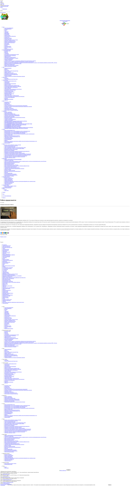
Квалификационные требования (10, 55)
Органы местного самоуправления (8, 287)
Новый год (4, 284)
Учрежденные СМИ (7, 94)
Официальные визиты (6, 288)
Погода (3, 258)
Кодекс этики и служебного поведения (11, 110)
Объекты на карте (7, 84)
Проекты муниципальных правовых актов (11, 85)
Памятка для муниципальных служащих (11, 65)
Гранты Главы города (6, 253)
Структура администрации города (10, 80)
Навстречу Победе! (5, 259)
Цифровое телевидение (6, 300)
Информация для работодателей (10, 57)
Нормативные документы (8, 108)
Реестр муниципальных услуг (9, 130)
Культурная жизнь (5, 250)
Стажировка (6, 53)
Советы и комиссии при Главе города (11, 79)
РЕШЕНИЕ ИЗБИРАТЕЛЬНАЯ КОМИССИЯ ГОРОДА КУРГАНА (16, 128)
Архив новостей (5, 303)
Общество (4, 286)
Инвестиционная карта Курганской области (12, 162)
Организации (6, 34)
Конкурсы (6, 52)
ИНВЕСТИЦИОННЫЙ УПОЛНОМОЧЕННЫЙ (12, 159)
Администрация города (6, 245)
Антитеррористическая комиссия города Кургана (13, 89)
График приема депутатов (8, 72)
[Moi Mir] (4, 233)
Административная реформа (9, 91)
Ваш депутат (6, 351)
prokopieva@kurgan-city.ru (7, 479)
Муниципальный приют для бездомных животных (11, 282)
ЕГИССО (6, 100)
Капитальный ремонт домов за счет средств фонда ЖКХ (14, 148)
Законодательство (7, 56)
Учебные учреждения (8, 59)
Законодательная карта (8, 183)
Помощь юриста (5, 292)
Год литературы (5, 269)
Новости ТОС (4, 283)
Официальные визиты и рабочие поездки (11, 95)
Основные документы (8, 118)
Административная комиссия (7, 260)
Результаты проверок (8, 92)
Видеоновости (6, 44)
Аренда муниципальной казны (9, 146)
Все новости (4, 244)
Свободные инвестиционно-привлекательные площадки (14, 168)
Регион (3, 298)
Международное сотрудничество (8, 278)
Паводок (3, 289)
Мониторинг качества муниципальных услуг (12, 136)
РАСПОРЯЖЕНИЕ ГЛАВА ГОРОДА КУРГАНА (12, 125)
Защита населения (7, 88)
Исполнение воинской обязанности (8, 274)
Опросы (5, 327)
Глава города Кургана (6, 246)
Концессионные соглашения (9, 150)
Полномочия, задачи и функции (10, 372)
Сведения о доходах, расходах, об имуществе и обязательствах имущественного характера (20, 60)
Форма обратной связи (8, 173)
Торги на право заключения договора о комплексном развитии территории (17, 154)
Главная (3, 192)
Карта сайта (6, 190)
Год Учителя (4, 270)
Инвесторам (4, 158)
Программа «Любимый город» (9, 40)
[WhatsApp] (6, 233)
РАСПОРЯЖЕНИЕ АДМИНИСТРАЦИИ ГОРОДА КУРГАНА (15, 124)
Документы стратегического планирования (12, 115)
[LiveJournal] (5, 233)
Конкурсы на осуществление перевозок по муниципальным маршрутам (16, 151)
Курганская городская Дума (7, 247)
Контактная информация (8, 339)
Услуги (3, 129)
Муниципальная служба (6, 49)
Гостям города (6, 37)
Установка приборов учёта (7, 299)
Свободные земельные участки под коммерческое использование (15, 155)
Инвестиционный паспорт (9, 439)
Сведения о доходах (7, 107)
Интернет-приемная (7, 75)
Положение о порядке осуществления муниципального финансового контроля (18, 106)
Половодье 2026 (5, 291)
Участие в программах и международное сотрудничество (14, 96)
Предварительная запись (8, 138)
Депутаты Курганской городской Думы (11, 70)
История (5, 29)
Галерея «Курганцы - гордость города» (11, 39)
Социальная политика (6, 255)
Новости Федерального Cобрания (10, 66)
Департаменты (7, 82)
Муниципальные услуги (6, 280)
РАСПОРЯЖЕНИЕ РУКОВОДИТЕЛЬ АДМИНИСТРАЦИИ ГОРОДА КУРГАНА (18, 127)
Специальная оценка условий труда (10, 109)
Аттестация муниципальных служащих (11, 58)
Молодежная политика (6, 279)
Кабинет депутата (7, 71)
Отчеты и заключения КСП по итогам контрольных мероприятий (15, 105)
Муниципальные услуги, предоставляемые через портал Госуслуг (15, 406)
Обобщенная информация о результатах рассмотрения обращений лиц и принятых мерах (19, 181)
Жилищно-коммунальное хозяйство (8, 254)
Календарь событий (7, 47)
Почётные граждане (7, 317)
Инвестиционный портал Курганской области (12, 171)
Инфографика (6, 33)
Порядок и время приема (8, 178)
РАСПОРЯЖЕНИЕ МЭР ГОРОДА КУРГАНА (12, 126)
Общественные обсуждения (7, 285)
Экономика (6, 32)
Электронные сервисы (8, 137)
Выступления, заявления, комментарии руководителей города (13, 302)
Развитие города (7, 35)
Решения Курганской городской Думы (11, 74)
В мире (3, 263)
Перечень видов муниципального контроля (12, 135)
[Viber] (8, 233)
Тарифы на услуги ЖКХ (8, 120)
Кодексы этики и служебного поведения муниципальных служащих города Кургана (19, 61)
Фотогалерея (6, 43)
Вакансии (6, 51)
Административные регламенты (10, 119)
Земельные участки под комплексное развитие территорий (14, 156)
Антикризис (4, 257)
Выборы (3, 266)
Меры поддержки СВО (8, 134)
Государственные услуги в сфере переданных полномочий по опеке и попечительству (19, 133)
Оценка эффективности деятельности (11, 87)
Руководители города (8, 38)
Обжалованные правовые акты (9, 113)
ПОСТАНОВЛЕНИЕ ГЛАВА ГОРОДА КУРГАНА (13, 122)
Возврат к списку (3, 236)
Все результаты (3, 12)
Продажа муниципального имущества (11, 145)
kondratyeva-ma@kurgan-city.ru (8, 482)
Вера (3, 264)
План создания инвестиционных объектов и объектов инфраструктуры (16, 165)
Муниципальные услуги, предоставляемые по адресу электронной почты (17, 131)
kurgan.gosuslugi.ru (6, 483)
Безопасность (4, 261)
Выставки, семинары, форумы (9, 170)
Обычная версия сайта (4, 6)
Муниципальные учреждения (7, 281)
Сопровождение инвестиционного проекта (12, 167)
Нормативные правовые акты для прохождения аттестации (14, 117)
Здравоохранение (5, 272)
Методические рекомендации (9, 64)
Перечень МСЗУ (7, 417)
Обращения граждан (6, 176)
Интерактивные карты (8, 186)
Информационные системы (9, 93)
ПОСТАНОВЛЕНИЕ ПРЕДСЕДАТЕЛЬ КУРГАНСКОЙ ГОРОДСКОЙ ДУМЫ (18, 123)
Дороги (3, 248)
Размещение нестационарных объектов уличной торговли (14, 428)
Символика (6, 31)
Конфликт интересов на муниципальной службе (12, 63)
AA (1, 3)
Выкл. (8, 5)
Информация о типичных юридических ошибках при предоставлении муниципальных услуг (20, 141)
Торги (3, 143)
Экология (4, 301)
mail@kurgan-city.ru (6, 474)
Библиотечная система (6, 262)
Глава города (4, 77)
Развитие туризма (5, 297)
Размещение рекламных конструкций (10, 149)
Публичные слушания (6, 295)
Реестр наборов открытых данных (10, 185)
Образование (4, 251)
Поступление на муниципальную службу (11, 54)
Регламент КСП (7, 103)
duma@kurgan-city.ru (6, 476)
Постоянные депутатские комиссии (10, 73)
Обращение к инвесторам (8, 160)
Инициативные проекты (8, 328)
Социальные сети (7, 184)
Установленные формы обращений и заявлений (12, 86)
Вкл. (6, 5)
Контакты (6, 98)
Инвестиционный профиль (9, 175)
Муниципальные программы (9, 116)
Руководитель (6, 102)
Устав (5, 30)
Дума (3, 67)
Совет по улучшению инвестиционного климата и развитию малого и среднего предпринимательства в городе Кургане (25, 161)
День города (4, 271)
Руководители (6, 81)
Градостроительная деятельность (10, 36)
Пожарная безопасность (6, 290)
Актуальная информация (6, 195)
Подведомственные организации (10, 83)
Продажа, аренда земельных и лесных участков (12, 144)
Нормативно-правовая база (9, 182)
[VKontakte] (1, 233)
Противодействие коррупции (9, 42)
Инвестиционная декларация (9, 163)
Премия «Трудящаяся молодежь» (10, 41)
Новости (5, 140)
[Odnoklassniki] (2, 233)
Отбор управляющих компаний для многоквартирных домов (15, 147)
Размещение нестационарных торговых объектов (13, 152)
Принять (110, 484)
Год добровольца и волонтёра (7, 267)
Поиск (3, 188)
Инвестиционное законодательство (10, 166)
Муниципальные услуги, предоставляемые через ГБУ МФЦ (14, 407)
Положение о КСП (7, 101)
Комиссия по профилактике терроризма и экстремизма (11, 275)
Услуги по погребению (8, 142)
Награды (6, 45)
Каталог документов (8, 396)
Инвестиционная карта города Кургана (11, 164)
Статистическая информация (9, 97)
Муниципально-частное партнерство (10, 450)
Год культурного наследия (6, 268)
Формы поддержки (7, 169)
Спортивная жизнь (5, 249)
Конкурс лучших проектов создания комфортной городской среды (13, 277)
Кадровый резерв (7, 50)
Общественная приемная (8, 99)
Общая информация (7, 28)
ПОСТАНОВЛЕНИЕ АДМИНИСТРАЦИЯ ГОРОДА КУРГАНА (15, 121)
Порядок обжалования (8, 112)
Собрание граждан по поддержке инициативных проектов (14, 76)
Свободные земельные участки (9, 157)
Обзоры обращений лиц (8, 180)
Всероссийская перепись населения (8, 265)
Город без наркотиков (6, 256)
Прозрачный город (7, 46)
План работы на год (7, 104)
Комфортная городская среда (7, 276)
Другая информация (7, 139)
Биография (6, 78)
